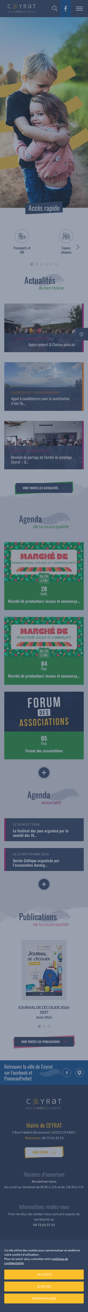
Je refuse (44, 1286)
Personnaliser (44, 1298)
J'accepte (44, 1274)
